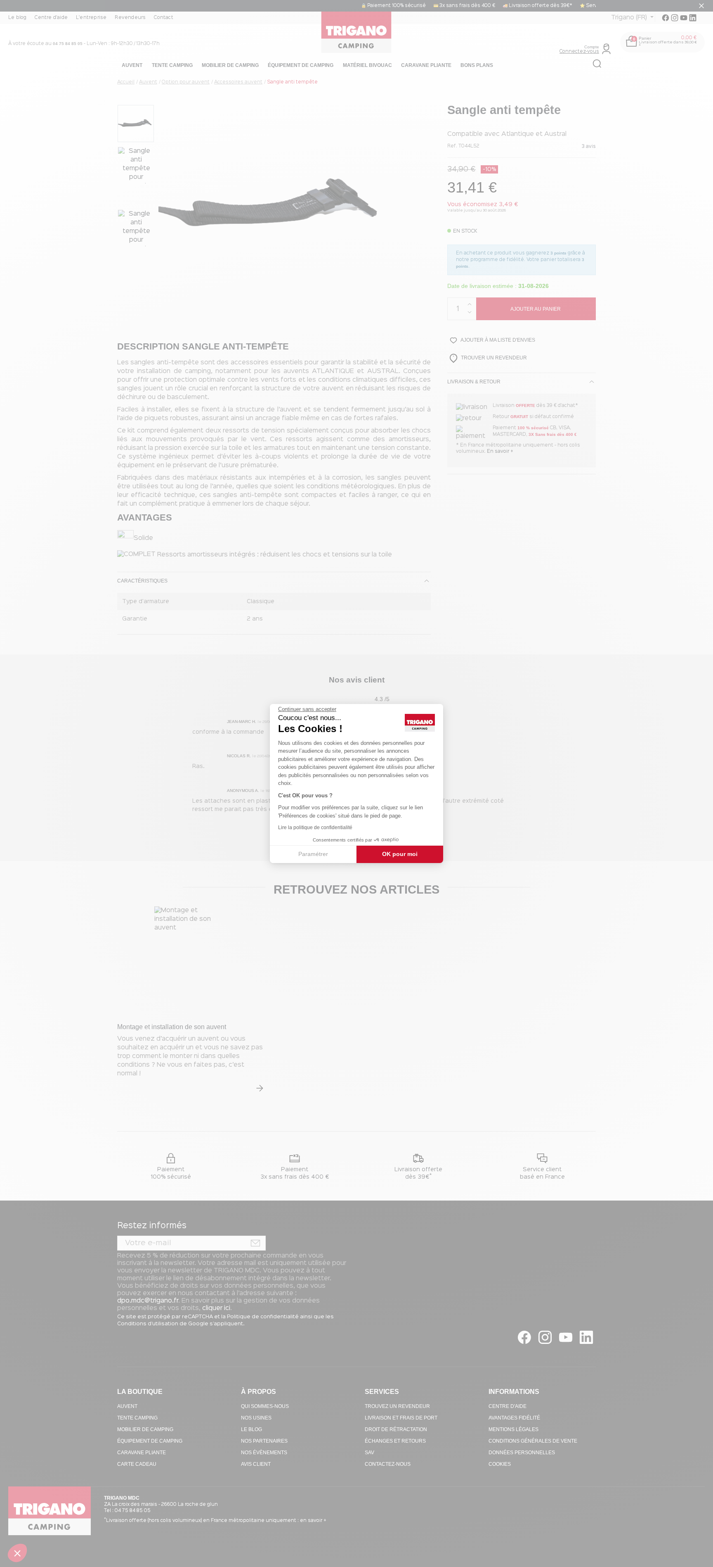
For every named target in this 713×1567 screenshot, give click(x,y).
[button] (17, 1553)
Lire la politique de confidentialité (315, 827)
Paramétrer (313, 854)
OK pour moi (400, 854)
